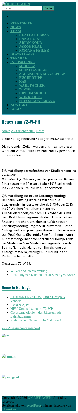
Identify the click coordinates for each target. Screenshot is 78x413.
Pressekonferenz (37, 101)
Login (16, 109)
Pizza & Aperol (20, 305)
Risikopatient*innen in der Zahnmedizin (37, 320)
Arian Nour (30, 42)
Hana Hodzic (31, 39)
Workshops (30, 97)
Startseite (21, 23)
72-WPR (25, 89)
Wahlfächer (32, 85)
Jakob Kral (30, 46)
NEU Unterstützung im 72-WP (31, 308)
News (15, 27)
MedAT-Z (27, 66)
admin (6, 131)
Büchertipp (30, 77)
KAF (22, 81)
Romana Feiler (34, 50)
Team (15, 31)
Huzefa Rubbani (35, 35)
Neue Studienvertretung (28, 271)
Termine (18, 58)
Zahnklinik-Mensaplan (42, 74)
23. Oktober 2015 (23, 131)
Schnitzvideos (33, 70)
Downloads (22, 54)
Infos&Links (22, 62)
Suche (48, 8)
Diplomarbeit (33, 93)
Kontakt (19, 105)
